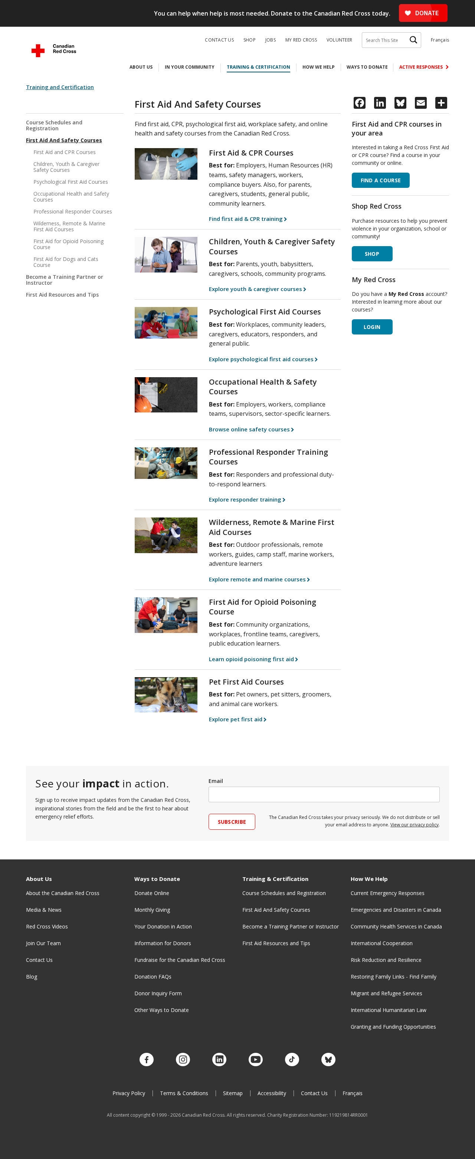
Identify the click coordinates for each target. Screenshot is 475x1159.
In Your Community (189, 67)
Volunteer (339, 40)
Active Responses (421, 67)
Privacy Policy (128, 1093)
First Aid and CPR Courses (64, 152)
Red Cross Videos (47, 926)
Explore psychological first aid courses (261, 359)
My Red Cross (301, 40)
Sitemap (233, 1093)
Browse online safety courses (249, 429)
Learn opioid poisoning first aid (251, 659)
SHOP (372, 253)
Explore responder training (245, 499)
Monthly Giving (152, 909)
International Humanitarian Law (388, 1009)
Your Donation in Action (163, 926)
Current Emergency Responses (388, 893)
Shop (249, 40)
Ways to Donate (367, 67)
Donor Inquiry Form (158, 993)
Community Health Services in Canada (396, 926)
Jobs (270, 40)
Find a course (381, 180)
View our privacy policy (414, 825)
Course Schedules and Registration (54, 126)
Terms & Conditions (184, 1093)
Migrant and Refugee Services (386, 993)
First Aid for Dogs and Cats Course (65, 261)
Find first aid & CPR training (246, 218)
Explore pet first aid (235, 719)
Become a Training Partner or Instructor (64, 279)
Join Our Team (43, 943)
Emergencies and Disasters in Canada (396, 909)
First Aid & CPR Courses (251, 153)
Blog (31, 976)
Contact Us (219, 40)
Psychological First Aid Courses (70, 181)
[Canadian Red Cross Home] (54, 50)
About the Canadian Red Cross (62, 893)
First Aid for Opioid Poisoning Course (68, 244)
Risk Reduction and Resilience (386, 959)
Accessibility (272, 1093)
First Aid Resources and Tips (62, 294)
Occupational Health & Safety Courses (263, 387)
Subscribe (232, 821)
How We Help (318, 67)
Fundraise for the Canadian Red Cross (179, 959)
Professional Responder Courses (72, 211)
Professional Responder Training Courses (268, 457)
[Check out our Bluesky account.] (328, 1060)
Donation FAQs (152, 976)
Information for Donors (162, 943)
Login (372, 326)
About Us (141, 67)
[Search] (413, 40)
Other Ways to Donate (161, 1009)
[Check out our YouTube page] (256, 1060)
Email (216, 780)
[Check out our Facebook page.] (147, 1060)
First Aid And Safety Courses (64, 140)
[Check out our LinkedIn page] (219, 1060)
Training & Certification (258, 67)
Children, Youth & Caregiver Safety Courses (66, 166)
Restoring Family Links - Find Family (393, 976)
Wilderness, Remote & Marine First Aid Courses (69, 226)
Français (440, 40)
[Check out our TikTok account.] (292, 1060)
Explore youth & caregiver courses (255, 289)
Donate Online (151, 893)
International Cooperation (382, 943)
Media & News (44, 909)
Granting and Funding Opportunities (393, 1026)
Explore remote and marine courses (257, 579)
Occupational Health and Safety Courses (71, 196)
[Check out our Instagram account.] (183, 1060)
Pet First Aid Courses (246, 682)
